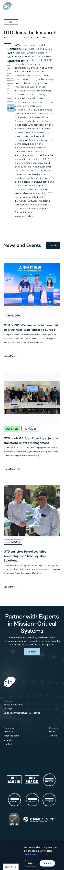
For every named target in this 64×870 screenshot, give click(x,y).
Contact (11, 108)
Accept (47, 863)
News (52, 731)
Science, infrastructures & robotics (22, 713)
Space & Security (13, 704)
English (8, 866)
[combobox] (11, 867)
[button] (57, 6)
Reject (31, 863)
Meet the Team (11, 735)
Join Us (53, 735)
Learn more (30, 854)
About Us (8, 731)
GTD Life (8, 740)
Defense (8, 708)
